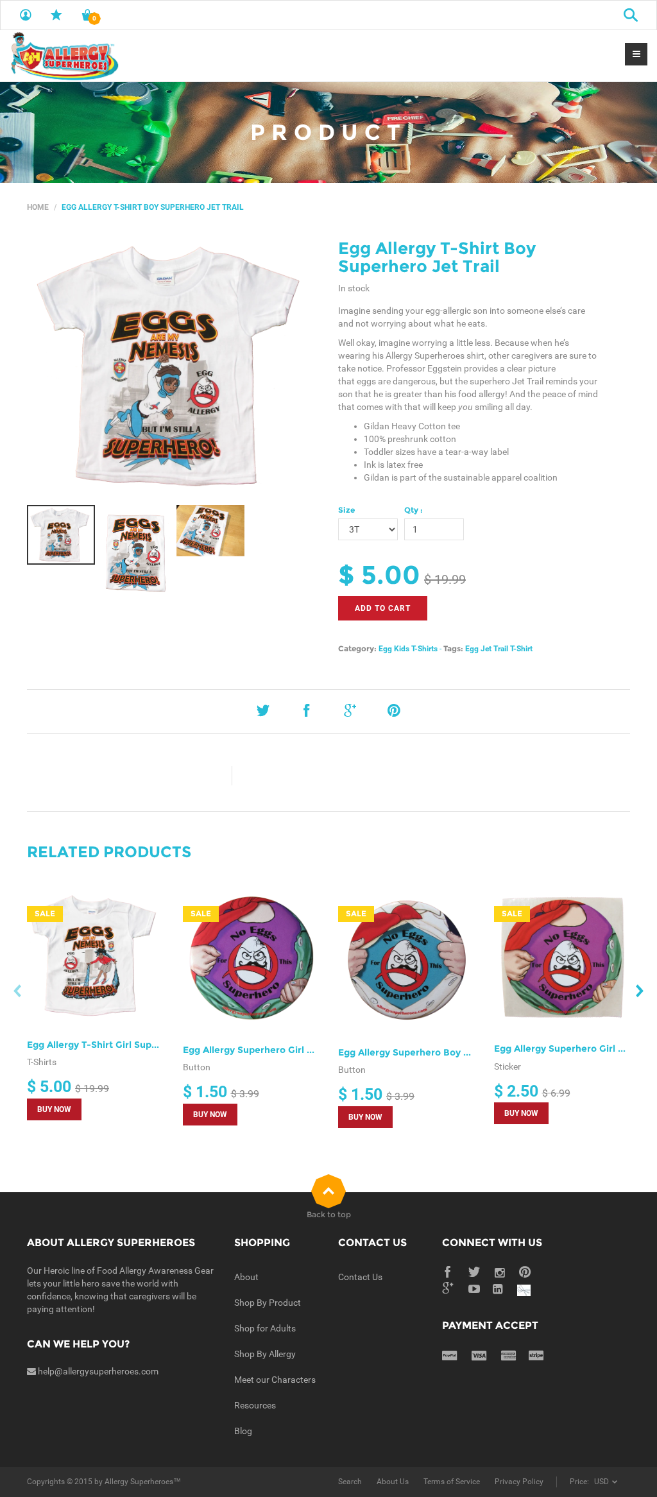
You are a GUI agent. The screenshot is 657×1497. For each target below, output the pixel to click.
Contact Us (360, 1277)
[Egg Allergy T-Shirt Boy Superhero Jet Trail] (173, 366)
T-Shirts (424, 648)
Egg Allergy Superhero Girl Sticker (572, 1048)
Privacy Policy (519, 1481)
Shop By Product (267, 1302)
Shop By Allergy (265, 1354)
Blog (243, 1431)
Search (350, 1481)
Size (346, 510)
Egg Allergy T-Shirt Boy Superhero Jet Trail (437, 257)
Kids (401, 648)
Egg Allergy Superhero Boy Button (416, 1052)
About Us (393, 1481)
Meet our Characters (275, 1379)
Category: (357, 648)
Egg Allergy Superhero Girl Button (260, 1050)
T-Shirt (521, 648)
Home (38, 207)
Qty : (413, 510)
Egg (385, 648)
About (246, 1277)
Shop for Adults (265, 1328)
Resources (255, 1405)
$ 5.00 (379, 574)
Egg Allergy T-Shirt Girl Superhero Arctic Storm (135, 1044)
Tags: (453, 648)
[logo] (64, 56)
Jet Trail (494, 648)
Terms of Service (451, 1481)
